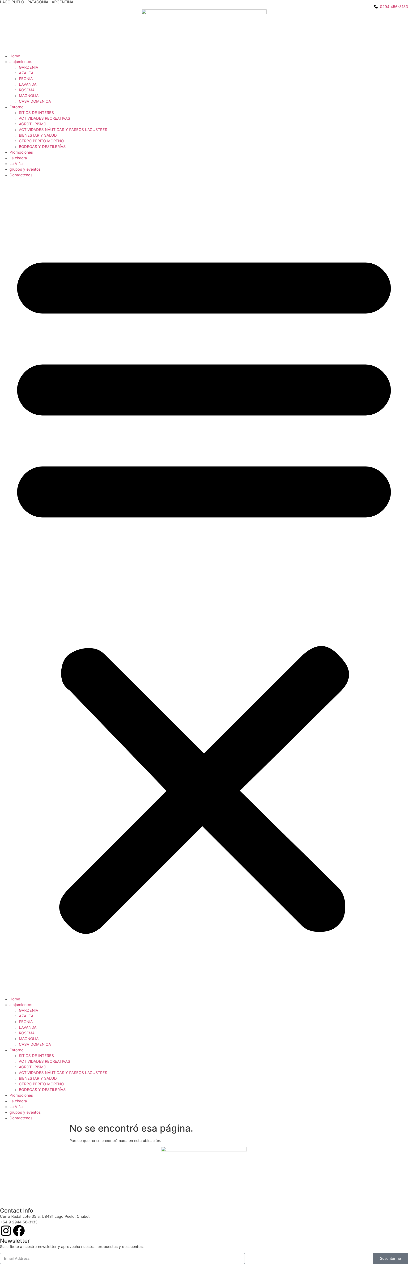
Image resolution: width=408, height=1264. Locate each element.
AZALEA (26, 73)
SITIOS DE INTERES (36, 112)
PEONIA (26, 78)
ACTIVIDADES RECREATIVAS (44, 118)
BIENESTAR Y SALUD (38, 135)
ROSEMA (27, 90)
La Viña (16, 163)
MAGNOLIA (29, 95)
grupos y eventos (25, 169)
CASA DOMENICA (35, 101)
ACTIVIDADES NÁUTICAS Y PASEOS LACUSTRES (63, 129)
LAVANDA (28, 84)
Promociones (21, 152)
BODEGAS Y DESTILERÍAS (42, 146)
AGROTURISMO (32, 124)
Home (14, 56)
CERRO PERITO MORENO (41, 141)
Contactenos (20, 175)
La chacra (18, 158)
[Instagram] (6, 1231)
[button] (204, 587)
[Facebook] (19, 1231)
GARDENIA (28, 67)
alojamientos (20, 61)
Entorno (16, 107)
